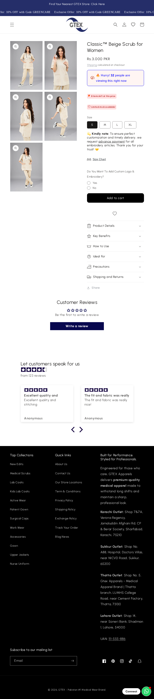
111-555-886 (117, 639)
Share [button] (96, 287)
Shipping (92, 65)
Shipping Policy (65, 509)
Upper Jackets (19, 554)
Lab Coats (16, 482)
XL (130, 124)
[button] (12, 24)
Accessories (18, 536)
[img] (79, 370)
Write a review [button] (77, 326)
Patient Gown (19, 509)
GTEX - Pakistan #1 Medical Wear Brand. (82, 689)
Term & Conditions (67, 491)
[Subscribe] (72, 661)
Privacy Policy (64, 500)
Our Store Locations (68, 482)
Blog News (62, 536)
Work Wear (17, 527)
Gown (14, 545)
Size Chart (99, 159)
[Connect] (146, 691)
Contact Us (62, 473)
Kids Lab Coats (19, 491)
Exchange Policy (66, 518)
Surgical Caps (19, 518)
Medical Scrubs (20, 473)
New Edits (16, 464)
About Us (61, 464)
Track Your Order (66, 527)
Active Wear (18, 500)
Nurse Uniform (19, 563)
